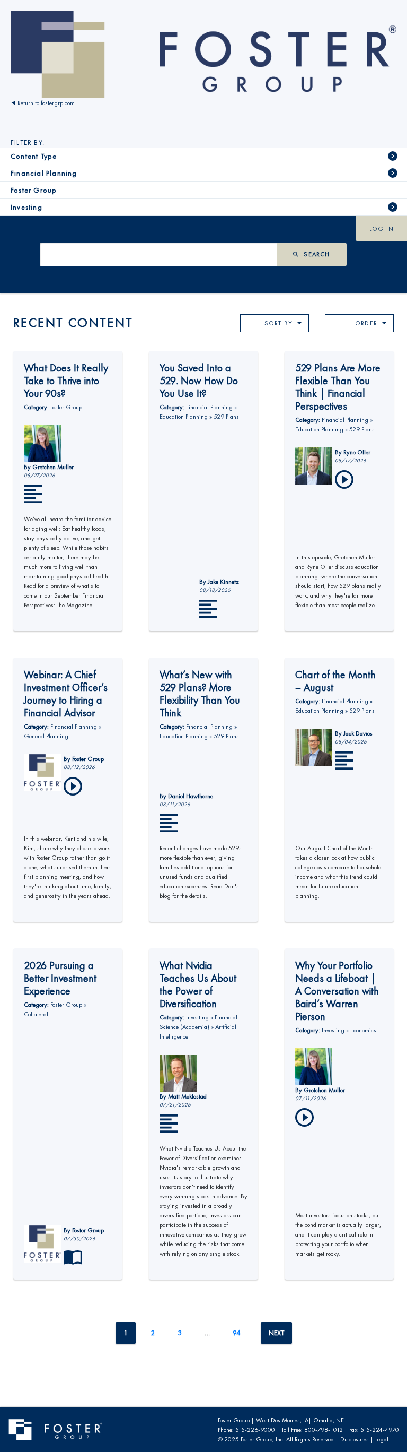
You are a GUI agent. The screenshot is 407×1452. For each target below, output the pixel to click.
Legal (381, 1439)
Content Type (34, 156)
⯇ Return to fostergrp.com (43, 103)
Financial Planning (44, 173)
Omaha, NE (328, 1420)
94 (237, 1332)
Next (276, 1332)
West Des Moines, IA (282, 1420)
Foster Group (34, 190)
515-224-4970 (379, 1429)
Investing (26, 207)
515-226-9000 (255, 1429)
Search (317, 254)
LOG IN (381, 228)
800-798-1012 (323, 1429)
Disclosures (354, 1439)
